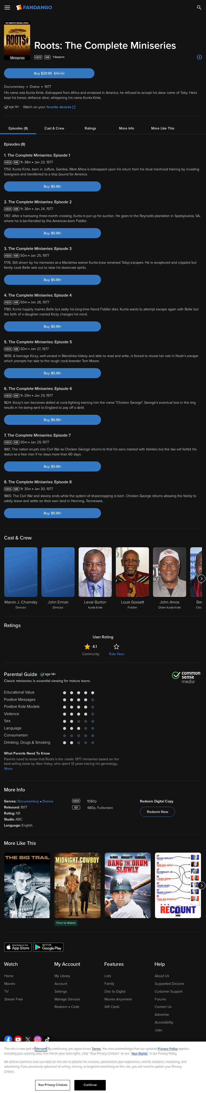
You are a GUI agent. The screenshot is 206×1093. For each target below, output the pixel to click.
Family (109, 984)
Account (61, 984)
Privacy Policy (168, 1049)
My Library (62, 976)
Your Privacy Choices (53, 1085)
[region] (103, 1067)
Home (9, 976)
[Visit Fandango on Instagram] (37, 1039)
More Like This (162, 128)
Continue (90, 1085)
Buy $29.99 (58, 73)
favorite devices (58, 107)
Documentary (28, 801)
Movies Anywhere (118, 999)
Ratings (90, 128)
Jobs (158, 1030)
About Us (162, 976)
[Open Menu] (7, 7)
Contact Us (163, 1007)
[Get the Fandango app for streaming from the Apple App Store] (18, 946)
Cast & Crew (54, 128)
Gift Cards (112, 1007)
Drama (47, 801)
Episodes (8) (18, 128)
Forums (160, 999)
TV (6, 991)
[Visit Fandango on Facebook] (8, 1039)
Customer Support (168, 991)
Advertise (162, 1014)
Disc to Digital (115, 991)
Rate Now (116, 654)
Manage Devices (67, 999)
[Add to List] (199, 57)
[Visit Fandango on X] (28, 1039)
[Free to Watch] (77, 885)
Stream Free (13, 999)
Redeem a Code (67, 1007)
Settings (61, 991)
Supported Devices (169, 984)
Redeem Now (157, 812)
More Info (126, 128)
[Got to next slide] (201, 578)
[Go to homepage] (34, 8)
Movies (9, 984)
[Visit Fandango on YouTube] (18, 1039)
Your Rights (139, 1054)
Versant (40, 1049)
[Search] (199, 8)
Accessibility (164, 1022)
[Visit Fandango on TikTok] (47, 1039)
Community (90, 654)
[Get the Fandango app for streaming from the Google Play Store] (48, 946)
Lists (108, 976)
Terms (96, 1049)
